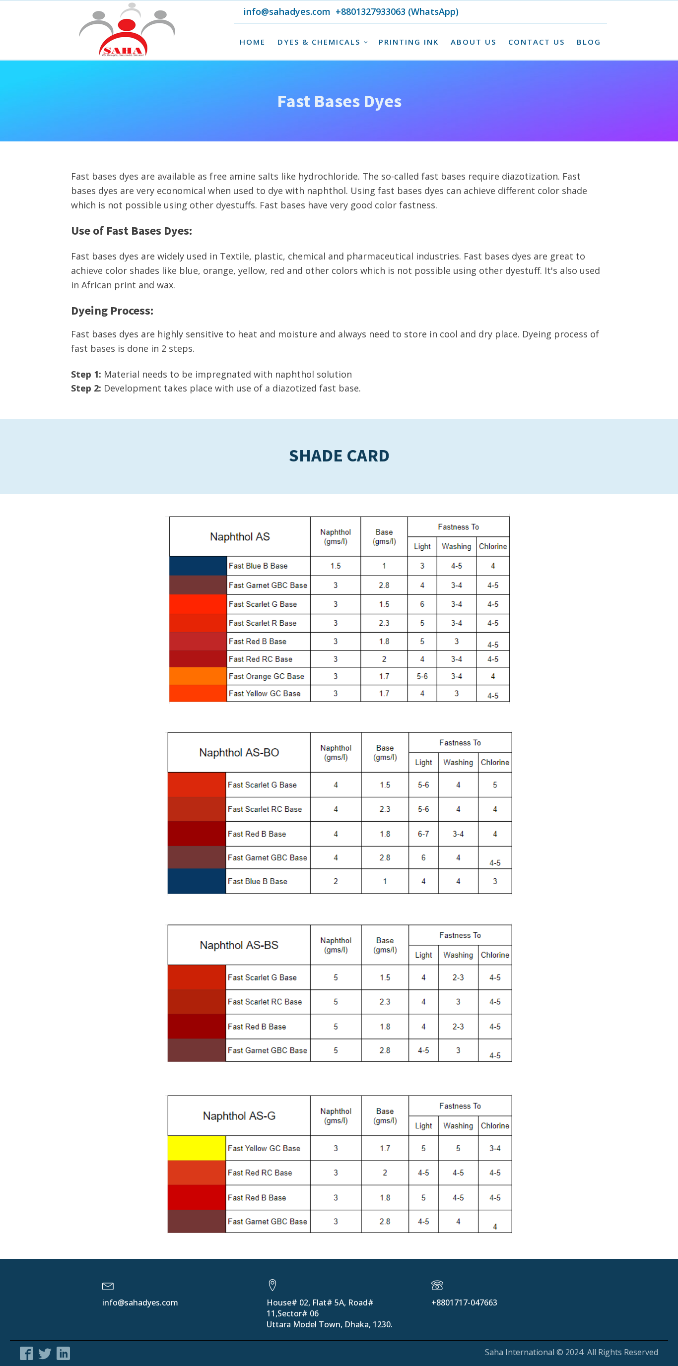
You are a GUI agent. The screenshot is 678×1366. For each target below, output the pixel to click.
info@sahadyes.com (260, 12)
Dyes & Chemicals (318, 42)
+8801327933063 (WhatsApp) (397, 12)
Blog (589, 42)
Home (253, 42)
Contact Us (536, 42)
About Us (473, 42)
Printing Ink (409, 42)
